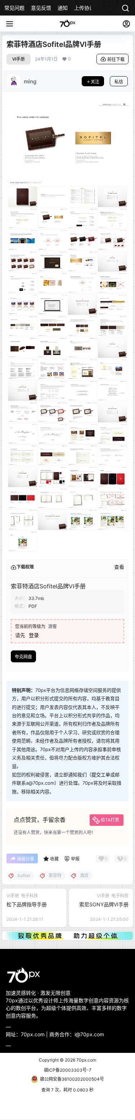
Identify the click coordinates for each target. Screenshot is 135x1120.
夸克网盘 (23, 656)
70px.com (85, 1060)
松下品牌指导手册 (26, 904)
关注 (95, 81)
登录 (34, 635)
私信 (118, 81)
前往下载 (116, 59)
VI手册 (18, 59)
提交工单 (100, 774)
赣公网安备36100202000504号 (72, 1079)
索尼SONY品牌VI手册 (104, 904)
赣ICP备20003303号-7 (67, 1070)
